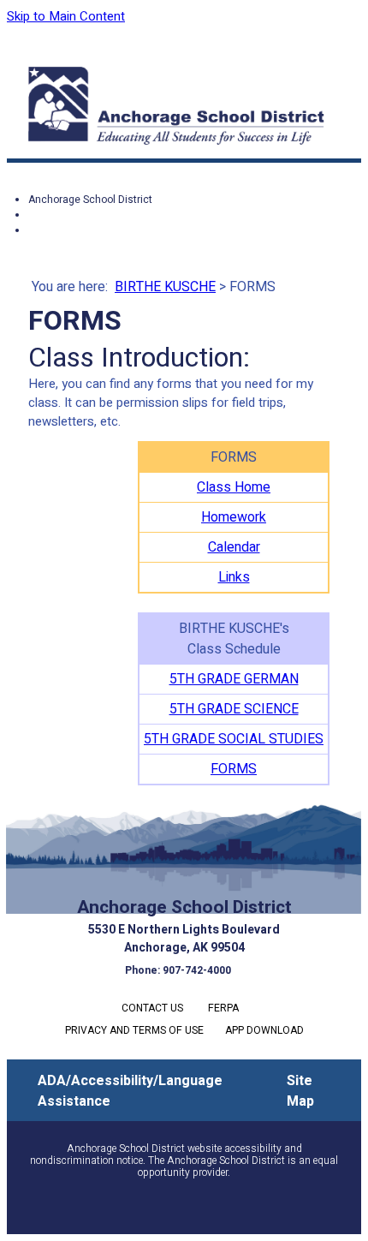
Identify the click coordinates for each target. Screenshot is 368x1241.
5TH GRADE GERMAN (234, 679)
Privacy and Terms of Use (134, 1030)
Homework (233, 517)
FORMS (234, 769)
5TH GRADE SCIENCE (234, 709)
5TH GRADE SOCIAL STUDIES (233, 739)
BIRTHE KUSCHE (165, 287)
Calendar (234, 547)
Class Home (233, 487)
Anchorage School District (90, 199)
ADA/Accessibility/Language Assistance (130, 1091)
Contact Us (152, 1008)
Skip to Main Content (66, 16)
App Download (264, 1030)
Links (234, 577)
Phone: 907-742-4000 (178, 970)
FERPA (223, 1008)
